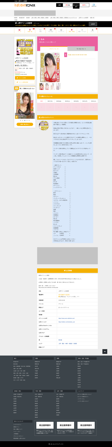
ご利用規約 (15, 433)
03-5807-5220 (24, 60)
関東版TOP (37, 361)
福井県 (79, 387)
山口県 (36, 408)
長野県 (79, 380)
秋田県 (14, 405)
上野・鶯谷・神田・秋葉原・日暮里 (39, 17)
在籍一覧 (92, 17)
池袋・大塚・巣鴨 (17, 368)
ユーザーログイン (17, 424)
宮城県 (14, 398)
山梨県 (79, 377)
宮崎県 (57, 410)
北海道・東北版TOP (17, 394)
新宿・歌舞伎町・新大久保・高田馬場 (21, 366)
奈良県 (57, 375)
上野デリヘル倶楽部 (83, 17)
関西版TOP (58, 361)
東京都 (28, 17)
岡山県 (36, 401)
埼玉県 (36, 366)
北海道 (14, 401)
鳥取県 (36, 403)
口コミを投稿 (22, 77)
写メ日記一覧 (81, 49)
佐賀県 (57, 403)
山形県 (14, 408)
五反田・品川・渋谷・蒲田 (19, 370)
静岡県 (79, 368)
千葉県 (36, 370)
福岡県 (57, 398)
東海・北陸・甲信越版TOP (83, 361)
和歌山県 (58, 377)
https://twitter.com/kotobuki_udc (67, 322)
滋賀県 (57, 373)
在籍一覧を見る (24, 124)
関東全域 (37, 364)
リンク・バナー (16, 431)
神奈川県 (37, 368)
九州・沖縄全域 (59, 396)
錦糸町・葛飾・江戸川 (18, 377)
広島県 (36, 398)
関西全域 (58, 364)
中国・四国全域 (38, 396)
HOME (15, 17)
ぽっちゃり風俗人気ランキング (84, 394)
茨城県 (36, 373)
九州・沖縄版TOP (60, 394)
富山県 (79, 384)
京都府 (57, 368)
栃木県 (36, 375)
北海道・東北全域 (17, 396)
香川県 (36, 410)
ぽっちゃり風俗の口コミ (83, 396)
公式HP (93, 24)
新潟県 (79, 370)
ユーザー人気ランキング (83, 401)
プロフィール (53, 49)
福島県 (14, 412)
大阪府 (57, 366)
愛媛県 (36, 415)
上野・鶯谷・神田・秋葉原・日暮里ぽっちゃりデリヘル (63, 17)
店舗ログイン (16, 426)
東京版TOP (22, 17)
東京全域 (15, 364)
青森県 (14, 403)
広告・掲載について (17, 429)
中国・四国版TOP (39, 394)
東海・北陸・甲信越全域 (83, 364)
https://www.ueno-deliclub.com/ (67, 318)
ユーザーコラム (81, 398)
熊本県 (57, 401)
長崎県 (57, 405)
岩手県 (14, 410)
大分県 (57, 408)
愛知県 (79, 366)
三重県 (79, 375)
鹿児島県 (58, 412)
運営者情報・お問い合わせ (19, 438)
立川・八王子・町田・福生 (19, 380)
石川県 (79, 382)
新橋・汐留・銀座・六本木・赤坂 (20, 373)
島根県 (36, 405)
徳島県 (36, 412)
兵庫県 (57, 370)
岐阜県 (79, 373)
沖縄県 (57, 415)
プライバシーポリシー (18, 436)
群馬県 (36, 377)
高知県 (36, 417)
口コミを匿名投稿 (23, 82)
